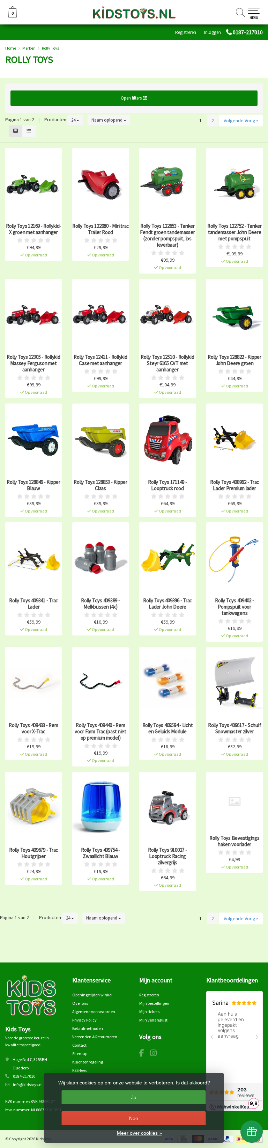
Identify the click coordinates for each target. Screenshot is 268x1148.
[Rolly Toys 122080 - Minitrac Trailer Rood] (100, 183)
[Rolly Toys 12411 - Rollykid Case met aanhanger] (100, 314)
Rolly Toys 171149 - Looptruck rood (167, 485)
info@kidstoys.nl (28, 1084)
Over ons (80, 1003)
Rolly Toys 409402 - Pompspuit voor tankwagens (234, 606)
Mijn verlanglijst (153, 1020)
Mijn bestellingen (154, 1003)
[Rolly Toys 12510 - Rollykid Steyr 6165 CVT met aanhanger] (167, 314)
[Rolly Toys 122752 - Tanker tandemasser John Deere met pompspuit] (234, 183)
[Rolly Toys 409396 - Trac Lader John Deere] (167, 558)
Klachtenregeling (87, 1062)
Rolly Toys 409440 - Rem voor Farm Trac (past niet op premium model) (100, 731)
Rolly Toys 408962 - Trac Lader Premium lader (234, 485)
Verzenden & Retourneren (94, 1036)
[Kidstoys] (134, 12)
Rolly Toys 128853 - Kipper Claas (100, 485)
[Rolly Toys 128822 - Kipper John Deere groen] (234, 314)
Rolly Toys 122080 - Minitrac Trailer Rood (100, 229)
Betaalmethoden (87, 1028)
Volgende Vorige (241, 120)
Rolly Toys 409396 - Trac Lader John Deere (167, 603)
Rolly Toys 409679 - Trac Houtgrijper (33, 853)
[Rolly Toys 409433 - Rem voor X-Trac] (33, 683)
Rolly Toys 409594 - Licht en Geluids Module (167, 728)
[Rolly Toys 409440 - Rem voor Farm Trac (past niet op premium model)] (100, 683)
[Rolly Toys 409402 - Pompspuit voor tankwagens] (234, 558)
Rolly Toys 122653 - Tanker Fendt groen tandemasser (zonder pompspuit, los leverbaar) (167, 235)
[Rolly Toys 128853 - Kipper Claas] (100, 439)
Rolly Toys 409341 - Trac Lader (33, 603)
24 (73, 120)
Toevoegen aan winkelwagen (33, 250)
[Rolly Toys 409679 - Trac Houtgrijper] (33, 807)
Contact (79, 1045)
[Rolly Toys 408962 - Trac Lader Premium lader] (234, 439)
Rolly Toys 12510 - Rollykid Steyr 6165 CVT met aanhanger (167, 363)
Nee (133, 1118)
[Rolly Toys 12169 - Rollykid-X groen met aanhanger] (33, 183)
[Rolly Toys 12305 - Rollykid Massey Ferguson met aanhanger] (33, 314)
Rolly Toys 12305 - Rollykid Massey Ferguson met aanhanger (33, 363)
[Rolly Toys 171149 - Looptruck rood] (167, 439)
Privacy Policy (84, 1020)
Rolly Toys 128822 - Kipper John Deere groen (234, 360)
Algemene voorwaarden (93, 1011)
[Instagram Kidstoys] (156, 1054)
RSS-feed (80, 1070)
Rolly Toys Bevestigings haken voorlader (234, 841)
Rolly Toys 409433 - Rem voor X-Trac (33, 728)
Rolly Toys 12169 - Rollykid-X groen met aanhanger (33, 229)
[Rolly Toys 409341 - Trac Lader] (33, 558)
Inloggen (212, 32)
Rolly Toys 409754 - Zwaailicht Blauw (100, 853)
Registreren (185, 32)
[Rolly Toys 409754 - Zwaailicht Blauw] (100, 807)
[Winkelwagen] (12, 16)
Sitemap (79, 1053)
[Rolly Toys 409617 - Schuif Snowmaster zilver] (234, 683)
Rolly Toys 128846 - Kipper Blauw (33, 485)
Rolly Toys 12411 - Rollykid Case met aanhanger (100, 360)
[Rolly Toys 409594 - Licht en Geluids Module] (167, 683)
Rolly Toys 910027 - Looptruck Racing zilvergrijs (167, 856)
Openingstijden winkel (92, 994)
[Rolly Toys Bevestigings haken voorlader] (234, 801)
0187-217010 (248, 32)
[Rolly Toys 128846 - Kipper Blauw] (33, 439)
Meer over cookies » (139, 1133)
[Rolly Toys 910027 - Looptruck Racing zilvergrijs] (167, 807)
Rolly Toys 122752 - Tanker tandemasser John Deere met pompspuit (234, 232)
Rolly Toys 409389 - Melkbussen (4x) (100, 603)
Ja (133, 1097)
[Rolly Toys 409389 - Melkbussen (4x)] (100, 558)
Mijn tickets (149, 1011)
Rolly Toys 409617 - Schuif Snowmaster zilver (234, 728)
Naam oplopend (107, 120)
